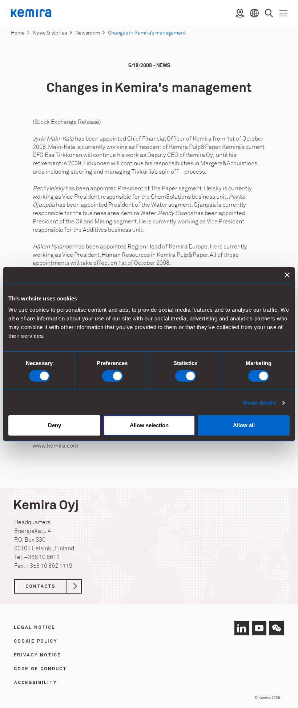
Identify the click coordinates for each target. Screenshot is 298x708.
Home (18, 33)
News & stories (50, 33)
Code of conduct (40, 669)
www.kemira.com (55, 445)
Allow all (244, 425)
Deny (54, 425)
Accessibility (35, 683)
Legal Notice (35, 628)
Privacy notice (37, 655)
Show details (258, 403)
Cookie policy (35, 641)
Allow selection (149, 425)
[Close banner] (287, 274)
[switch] (112, 376)
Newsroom (87, 33)
